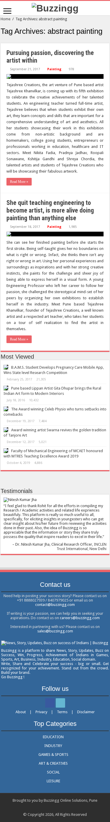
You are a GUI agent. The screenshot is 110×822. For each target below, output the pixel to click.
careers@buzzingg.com (80, 618)
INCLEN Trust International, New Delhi (81, 546)
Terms (62, 712)
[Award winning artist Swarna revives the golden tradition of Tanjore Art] (6, 429)
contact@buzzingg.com (55, 604)
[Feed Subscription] (107, 40)
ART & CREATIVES (53, 763)
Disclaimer (86, 712)
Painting (54, 69)
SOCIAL (53, 772)
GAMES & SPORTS (53, 754)
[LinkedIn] (60, 703)
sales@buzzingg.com (55, 631)
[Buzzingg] (55, 7)
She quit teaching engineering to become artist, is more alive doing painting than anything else (50, 210)
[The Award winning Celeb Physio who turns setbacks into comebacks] (6, 409)
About (21, 712)
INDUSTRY (53, 746)
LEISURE (53, 781)
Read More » (19, 182)
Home (6, 19)
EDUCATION (53, 737)
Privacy (41, 712)
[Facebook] (50, 703)
